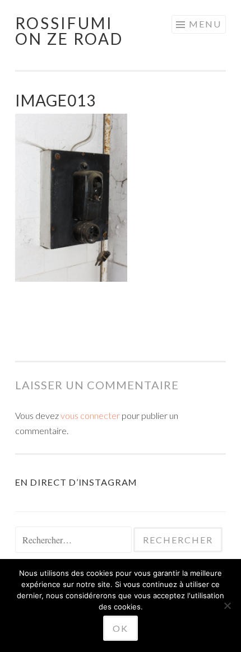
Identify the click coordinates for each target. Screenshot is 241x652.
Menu (205, 23)
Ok (120, 628)
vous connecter (90, 415)
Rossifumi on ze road (69, 30)
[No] (227, 605)
